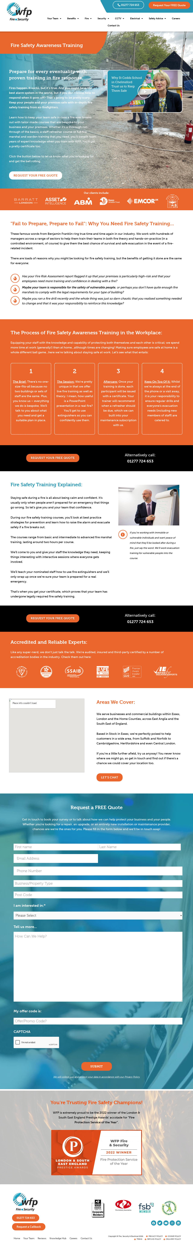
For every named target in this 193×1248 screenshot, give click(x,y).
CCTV (118, 18)
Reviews (42, 1238)
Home (17, 1238)
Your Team (52, 18)
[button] (144, 91)
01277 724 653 (130, 5)
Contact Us (114, 25)
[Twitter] (159, 1223)
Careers (176, 18)
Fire (87, 18)
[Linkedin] (178, 1223)
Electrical (135, 18)
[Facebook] (153, 1223)
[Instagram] (172, 1223)
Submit (96, 1066)
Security (102, 18)
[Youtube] (166, 1223)
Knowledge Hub (58, 1238)
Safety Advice (156, 18)
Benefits (71, 18)
